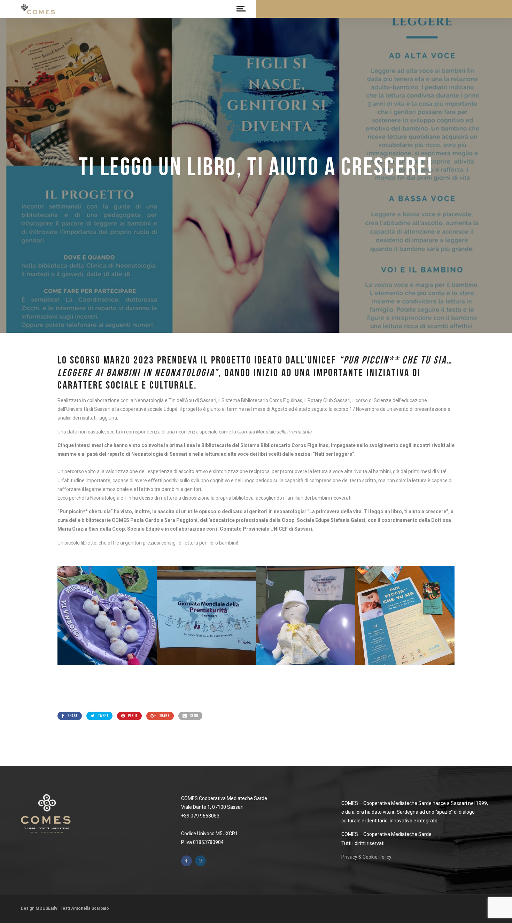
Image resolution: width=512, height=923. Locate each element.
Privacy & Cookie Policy (366, 857)
